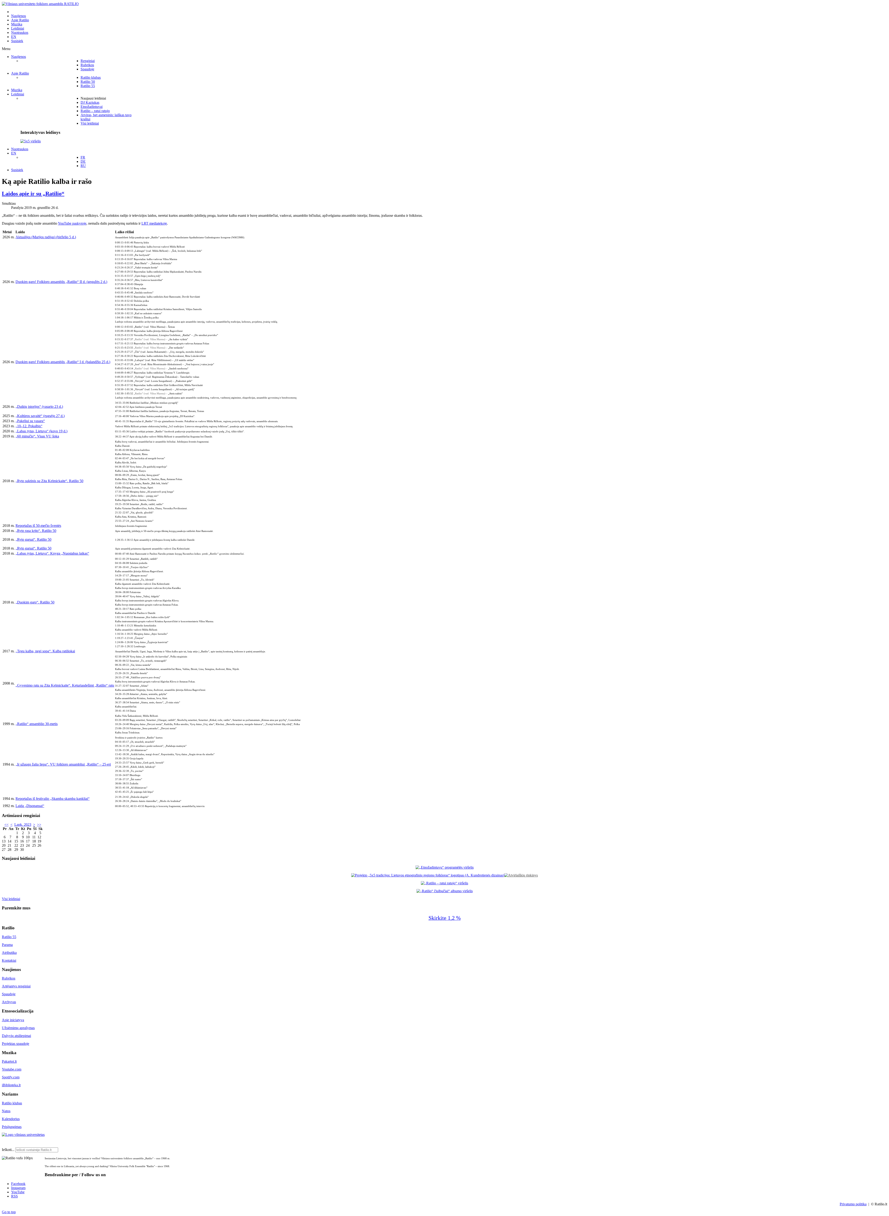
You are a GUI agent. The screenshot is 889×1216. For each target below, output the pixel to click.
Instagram (18, 1188)
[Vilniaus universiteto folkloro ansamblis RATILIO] (40, 4)
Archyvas (9, 1002)
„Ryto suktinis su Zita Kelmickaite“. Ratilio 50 (49, 481)
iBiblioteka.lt (11, 1085)
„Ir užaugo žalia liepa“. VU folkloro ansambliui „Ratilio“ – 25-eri (63, 764)
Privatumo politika (853, 1204)
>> (39, 824)
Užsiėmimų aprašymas (18, 1028)
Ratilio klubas (12, 1103)
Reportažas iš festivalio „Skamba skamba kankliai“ (53, 799)
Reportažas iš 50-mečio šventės (38, 526)
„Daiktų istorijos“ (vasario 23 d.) (39, 406)
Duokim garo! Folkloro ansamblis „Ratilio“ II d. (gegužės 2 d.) (61, 282)
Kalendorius (11, 1119)
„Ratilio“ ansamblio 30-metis (37, 724)
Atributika (9, 953)
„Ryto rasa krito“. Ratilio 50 (36, 531)
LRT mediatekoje (154, 223)
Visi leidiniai (11, 899)
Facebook (18, 1184)
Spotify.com (10, 1077)
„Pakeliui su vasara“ (30, 421)
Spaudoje (9, 994)
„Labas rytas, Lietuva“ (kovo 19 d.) (41, 431)
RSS (14, 1196)
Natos (6, 1111)
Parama (7, 945)
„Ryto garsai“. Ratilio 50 (33, 539)
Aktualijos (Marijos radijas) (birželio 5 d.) (46, 237)
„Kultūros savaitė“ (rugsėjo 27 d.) (40, 416)
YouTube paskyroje (72, 223)
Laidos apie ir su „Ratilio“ (33, 194)
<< (6, 824)
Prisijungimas (12, 1127)
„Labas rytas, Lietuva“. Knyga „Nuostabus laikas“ (52, 553)
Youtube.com (11, 1069)
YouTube (18, 1192)
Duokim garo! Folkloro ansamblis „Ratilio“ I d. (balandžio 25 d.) (63, 362)
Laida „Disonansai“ (30, 806)
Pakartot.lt (9, 1061)
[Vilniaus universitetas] (23, 1135)
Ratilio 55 (9, 937)
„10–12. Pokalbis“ (29, 426)
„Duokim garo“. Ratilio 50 (35, 602)
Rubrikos (8, 978)
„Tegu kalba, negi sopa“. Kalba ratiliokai (45, 651)
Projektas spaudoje (15, 1044)
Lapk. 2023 (22, 824)
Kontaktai (9, 960)
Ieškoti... (8, 1150)
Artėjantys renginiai (16, 986)
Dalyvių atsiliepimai (16, 1036)
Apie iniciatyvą (13, 1020)
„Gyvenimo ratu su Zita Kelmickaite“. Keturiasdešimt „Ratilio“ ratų (65, 685)
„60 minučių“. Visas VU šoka (37, 436)
